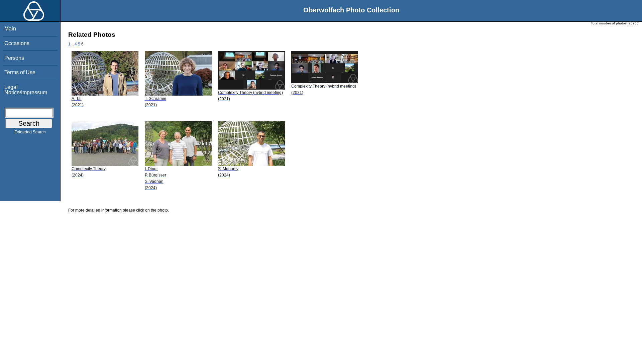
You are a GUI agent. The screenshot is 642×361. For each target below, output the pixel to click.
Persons (14, 58)
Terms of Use (19, 72)
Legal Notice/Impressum (25, 89)
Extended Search (30, 132)
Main (10, 28)
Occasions (16, 43)
